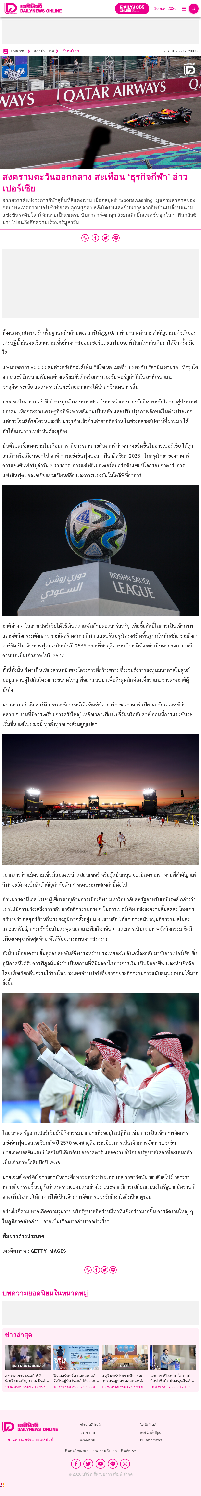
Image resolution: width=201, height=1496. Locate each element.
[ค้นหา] (194, 9)
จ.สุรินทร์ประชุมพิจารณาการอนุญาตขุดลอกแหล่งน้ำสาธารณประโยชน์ (123, 1380)
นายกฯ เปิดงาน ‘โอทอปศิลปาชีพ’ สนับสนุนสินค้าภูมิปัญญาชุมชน (171, 1380)
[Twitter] (104, 1270)
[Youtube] (100, 1464)
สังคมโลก (70, 51)
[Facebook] (96, 1270)
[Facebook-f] (76, 1464)
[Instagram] (125, 1464)
